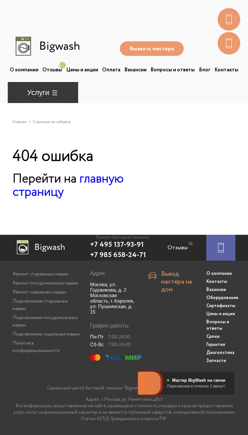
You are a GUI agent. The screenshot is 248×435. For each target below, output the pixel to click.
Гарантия (215, 344)
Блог (205, 70)
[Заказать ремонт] (220, 248)
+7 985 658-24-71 (118, 255)
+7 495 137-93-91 (117, 245)
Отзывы (52, 70)
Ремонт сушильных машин (39, 292)
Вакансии (135, 70)
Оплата (111, 70)
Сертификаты (220, 306)
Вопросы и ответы (172, 70)
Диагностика (220, 352)
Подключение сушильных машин (46, 334)
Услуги (38, 92)
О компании (24, 70)
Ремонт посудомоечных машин (45, 283)
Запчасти (216, 360)
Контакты (226, 70)
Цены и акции (82, 70)
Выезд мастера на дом (176, 282)
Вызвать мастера (151, 49)
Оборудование (220, 298)
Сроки (213, 336)
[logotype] (47, 46)
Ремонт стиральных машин (40, 274)
